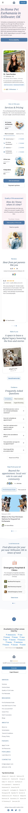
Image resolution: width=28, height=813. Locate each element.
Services (4, 684)
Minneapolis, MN (6, 793)
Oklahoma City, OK (7, 795)
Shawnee (13, 639)
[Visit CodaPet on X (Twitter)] (16, 810)
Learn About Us (6, 755)
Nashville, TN (14, 793)
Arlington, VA (5, 776)
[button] (14, 300)
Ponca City (22, 639)
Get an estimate (14, 181)
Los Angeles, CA (14, 790)
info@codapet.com (7, 764)
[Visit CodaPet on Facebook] (8, 810)
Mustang (6, 644)
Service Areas (6, 687)
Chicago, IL (22, 779)
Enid (6, 639)
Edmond (7, 637)
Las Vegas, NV (5, 790)
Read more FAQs (14, 457)
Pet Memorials (6, 693)
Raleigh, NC (23, 795)
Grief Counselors (7, 715)
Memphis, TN (22, 790)
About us (4, 727)
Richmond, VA (5, 798)
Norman (15, 637)
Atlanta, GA (12, 776)
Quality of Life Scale (8, 690)
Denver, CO (11, 781)
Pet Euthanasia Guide (9, 489)
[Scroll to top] (14, 619)
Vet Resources (6, 748)
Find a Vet (23, 2)
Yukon (23, 637)
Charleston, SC (6, 779)
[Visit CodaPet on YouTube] (12, 810)
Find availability (14, 40)
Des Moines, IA (18, 781)
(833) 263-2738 (6, 767)
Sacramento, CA (14, 798)
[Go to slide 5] (16, 325)
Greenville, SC (16, 784)
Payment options (14, 185)
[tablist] (14, 134)
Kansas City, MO (15, 787)
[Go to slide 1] (12, 603)
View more (14, 597)
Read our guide (14, 227)
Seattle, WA (23, 798)
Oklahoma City (12, 634)
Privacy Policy (6, 736)
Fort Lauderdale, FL (7, 784)
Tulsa (20, 634)
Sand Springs (19, 642)
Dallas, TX (4, 781)
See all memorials (14, 378)
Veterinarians (5, 730)
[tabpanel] (14, 146)
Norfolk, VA (22, 793)
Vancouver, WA (16, 801)
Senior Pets (5, 712)
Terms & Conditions (7, 733)
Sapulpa (9, 642)
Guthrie (23, 644)
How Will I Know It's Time (9, 705)
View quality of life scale (14, 222)
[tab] (9, 134)
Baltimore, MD (20, 776)
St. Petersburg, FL (6, 801)
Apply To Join (5, 745)
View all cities (19, 647)
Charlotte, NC (14, 779)
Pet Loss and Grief (7, 708)
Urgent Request (14, 672)
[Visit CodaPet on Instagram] (20, 810)
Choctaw (15, 644)
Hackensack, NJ (6, 787)
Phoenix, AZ (16, 795)
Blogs (3, 718)
